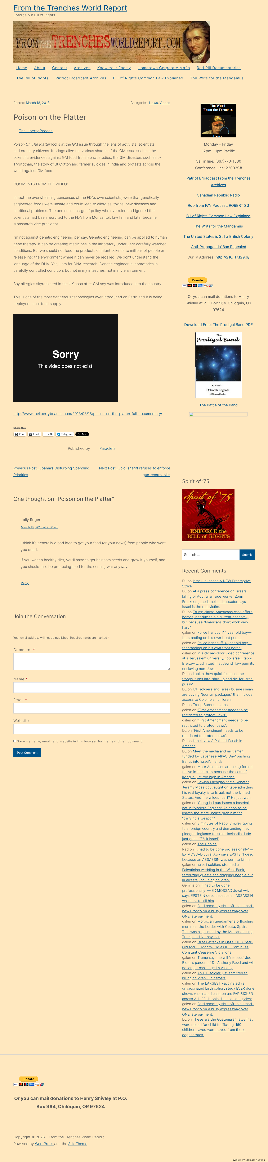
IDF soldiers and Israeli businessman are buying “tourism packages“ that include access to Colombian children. (217, 694)
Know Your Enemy (114, 68)
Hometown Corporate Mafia (164, 68)
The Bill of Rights (32, 78)
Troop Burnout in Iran (210, 705)
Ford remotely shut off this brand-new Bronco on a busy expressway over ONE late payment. (218, 911)
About (39, 68)
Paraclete (107, 448)
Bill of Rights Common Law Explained (148, 78)
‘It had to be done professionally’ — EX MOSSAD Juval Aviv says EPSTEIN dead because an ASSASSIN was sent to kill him (217, 854)
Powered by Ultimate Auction (248, 1159)
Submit (247, 554)
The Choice (206, 844)
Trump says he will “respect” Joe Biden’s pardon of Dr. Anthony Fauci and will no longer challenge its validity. (218, 962)
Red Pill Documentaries (219, 68)
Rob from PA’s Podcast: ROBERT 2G (218, 205)
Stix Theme (77, 1143)
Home (21, 68)
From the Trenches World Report (70, 7)
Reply (25, 583)
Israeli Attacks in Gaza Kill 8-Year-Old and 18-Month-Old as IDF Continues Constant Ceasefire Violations (217, 947)
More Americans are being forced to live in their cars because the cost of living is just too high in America (217, 772)
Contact (59, 68)
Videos (165, 103)
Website (21, 720)
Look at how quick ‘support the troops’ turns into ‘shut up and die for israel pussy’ (217, 679)
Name (18, 679)
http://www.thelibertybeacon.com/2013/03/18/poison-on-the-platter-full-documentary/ (87, 413)
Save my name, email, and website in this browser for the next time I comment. (80, 741)
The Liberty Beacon (36, 131)
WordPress (44, 1143)
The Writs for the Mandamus (217, 78)
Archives (82, 68)
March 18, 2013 (38, 103)
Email (18, 700)
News (153, 103)
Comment (24, 650)
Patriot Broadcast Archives (80, 78)
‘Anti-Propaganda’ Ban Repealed (218, 246)
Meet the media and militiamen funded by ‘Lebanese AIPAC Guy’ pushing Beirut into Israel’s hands (216, 756)
